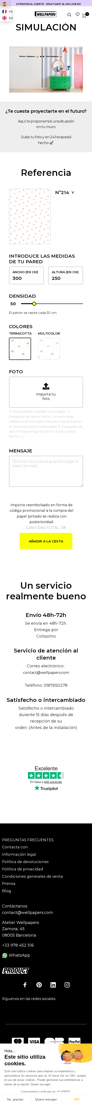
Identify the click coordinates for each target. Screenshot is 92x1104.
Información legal (19, 854)
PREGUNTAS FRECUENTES (28, 840)
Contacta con (15, 847)
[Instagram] (67, 985)
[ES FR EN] (5, 4)
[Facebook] (25, 985)
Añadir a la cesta (46, 541)
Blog (6, 891)
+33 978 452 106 (18, 945)
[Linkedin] (53, 985)
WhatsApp (19, 955)
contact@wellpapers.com (46, 672)
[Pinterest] (39, 985)
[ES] (5, 4)
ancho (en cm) (25, 272)
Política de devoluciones (25, 861)
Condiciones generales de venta (32, 876)
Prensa (8, 883)
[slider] (34, 304)
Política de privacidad (22, 869)
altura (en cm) (65, 272)
